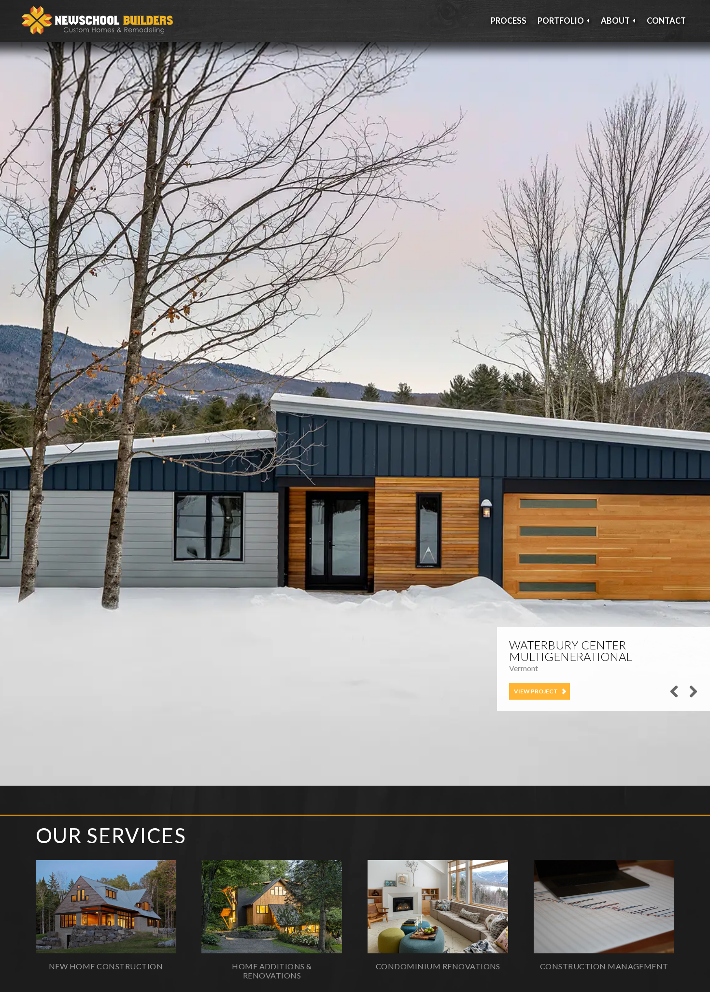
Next (691, 698)
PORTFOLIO (561, 21)
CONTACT (666, 21)
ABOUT (615, 21)
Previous (674, 698)
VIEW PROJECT (536, 691)
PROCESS (508, 21)
